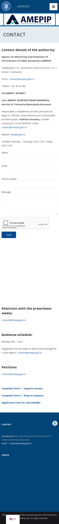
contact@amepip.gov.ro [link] (21, 79)
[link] (55, 423)
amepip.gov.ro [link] (18, 134)
